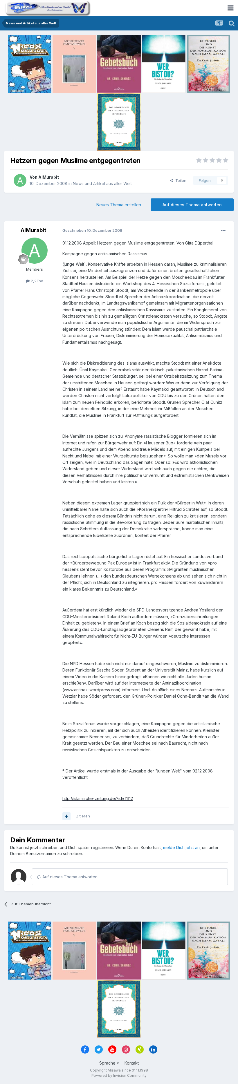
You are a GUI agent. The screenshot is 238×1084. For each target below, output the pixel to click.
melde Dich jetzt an (181, 847)
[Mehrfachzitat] (66, 816)
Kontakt (132, 1063)
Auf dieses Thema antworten (192, 204)
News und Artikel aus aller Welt (102, 183)
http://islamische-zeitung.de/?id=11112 (97, 798)
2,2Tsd (36, 280)
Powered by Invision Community (119, 1075)
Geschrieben (92, 230)
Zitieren (83, 816)
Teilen (179, 180)
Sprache (108, 1063)
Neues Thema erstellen (118, 204)
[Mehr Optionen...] (223, 230)
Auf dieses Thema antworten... (70, 876)
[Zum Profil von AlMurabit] (20, 180)
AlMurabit (48, 177)
